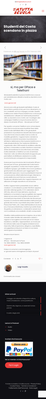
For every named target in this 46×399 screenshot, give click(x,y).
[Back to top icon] (41, 394)
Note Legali (33, 388)
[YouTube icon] (23, 4)
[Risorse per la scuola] (23, 11)
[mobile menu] (43, 11)
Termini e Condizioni (28, 386)
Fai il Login (14, 365)
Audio (10, 327)
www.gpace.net (10, 103)
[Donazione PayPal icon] (26, 4)
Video (10, 330)
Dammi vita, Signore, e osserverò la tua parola (21, 307)
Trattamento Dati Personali (18, 388)
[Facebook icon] (20, 4)
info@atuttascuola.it (24, 2)
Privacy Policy (36, 384)
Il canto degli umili (13, 313)
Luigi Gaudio (20, 51)
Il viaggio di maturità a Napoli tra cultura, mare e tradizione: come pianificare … (21, 299)
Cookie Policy (15, 386)
